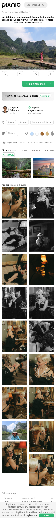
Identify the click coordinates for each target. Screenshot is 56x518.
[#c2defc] (32, 133)
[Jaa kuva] (36, 73)
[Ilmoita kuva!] (51, 73)
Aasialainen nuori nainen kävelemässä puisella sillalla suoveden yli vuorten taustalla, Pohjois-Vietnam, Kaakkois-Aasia (28, 20)
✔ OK (46, 515)
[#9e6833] (42, 133)
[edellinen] (3, 45)
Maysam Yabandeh (15, 109)
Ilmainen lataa (37, 83)
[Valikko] (53, 5)
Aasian (23, 122)
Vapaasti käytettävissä (35, 109)
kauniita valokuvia (42, 122)
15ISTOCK (8, 154)
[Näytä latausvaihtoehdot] (51, 84)
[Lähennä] (20, 73)
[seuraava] (52, 45)
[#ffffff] (37, 133)
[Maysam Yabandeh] (5, 112)
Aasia (11, 122)
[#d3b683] (47, 133)
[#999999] (52, 133)
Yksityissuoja (30, 515)
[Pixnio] (11, 6)
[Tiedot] (5, 73)
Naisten (12, 133)
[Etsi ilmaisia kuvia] (43, 5)
